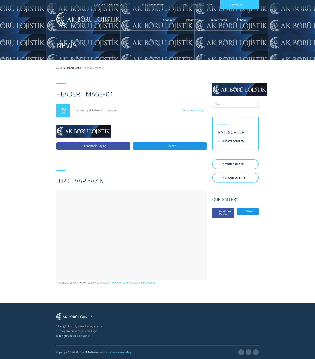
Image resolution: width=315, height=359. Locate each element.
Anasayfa (169, 20)
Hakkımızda (192, 20)
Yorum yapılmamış (193, 110)
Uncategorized (233, 141)
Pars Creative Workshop (118, 352)
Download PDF (233, 164)
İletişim (242, 20)
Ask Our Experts (234, 177)
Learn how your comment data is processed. (129, 282)
